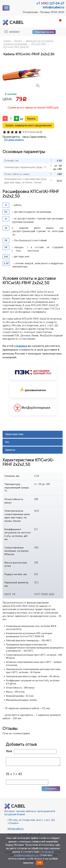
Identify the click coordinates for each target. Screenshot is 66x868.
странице (20, 345)
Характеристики (14, 434)
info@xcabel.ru (53, 7)
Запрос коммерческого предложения (28, 125)
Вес (7, 442)
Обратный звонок (44, 32)
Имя (9, 751)
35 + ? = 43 (14, 774)
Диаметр (10, 450)
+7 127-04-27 (50, 3)
